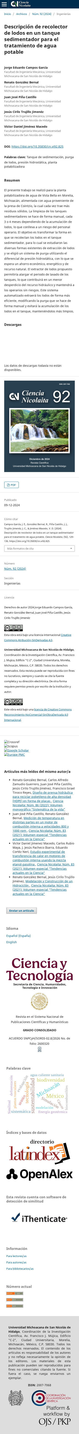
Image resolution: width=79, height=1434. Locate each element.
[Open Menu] (4, 4)
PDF (13, 485)
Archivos (21, 14)
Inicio (7, 14)
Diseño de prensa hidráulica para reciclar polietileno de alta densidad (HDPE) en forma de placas (43, 797)
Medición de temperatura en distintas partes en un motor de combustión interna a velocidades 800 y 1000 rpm (41, 824)
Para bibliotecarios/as (19, 1269)
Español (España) (18, 936)
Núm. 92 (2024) (41, 14)
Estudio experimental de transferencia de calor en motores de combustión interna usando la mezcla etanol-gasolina (39, 858)
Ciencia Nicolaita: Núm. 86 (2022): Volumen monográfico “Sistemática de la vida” (39, 805)
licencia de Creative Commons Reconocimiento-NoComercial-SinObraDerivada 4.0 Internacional (38, 715)
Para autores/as (16, 1262)
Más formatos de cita (20, 548)
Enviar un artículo (21, 910)
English (11, 942)
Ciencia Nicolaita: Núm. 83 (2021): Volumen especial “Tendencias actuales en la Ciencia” (40, 835)
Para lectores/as (16, 1256)
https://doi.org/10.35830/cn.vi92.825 (37, 146)
